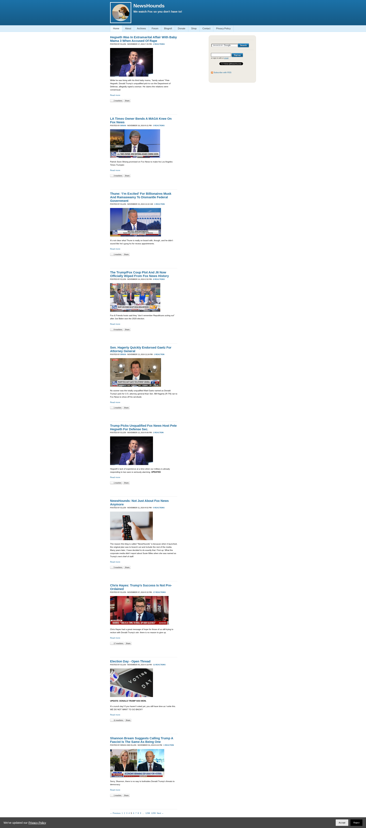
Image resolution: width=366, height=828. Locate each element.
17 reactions (159, 592)
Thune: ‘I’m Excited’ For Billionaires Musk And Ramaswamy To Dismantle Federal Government (140, 197)
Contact (206, 28)
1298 (147, 813)
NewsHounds (149, 5)
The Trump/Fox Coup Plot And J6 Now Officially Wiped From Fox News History (139, 274)
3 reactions (159, 126)
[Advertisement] (143, 108)
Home (116, 28)
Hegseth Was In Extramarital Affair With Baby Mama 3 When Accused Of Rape (143, 39)
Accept (342, 822)
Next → (160, 813)
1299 (153, 813)
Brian (123, 126)
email (226, 58)
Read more (115, 95)
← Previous (115, 813)
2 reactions (159, 44)
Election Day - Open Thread (130, 661)
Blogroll (168, 28)
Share (127, 101)
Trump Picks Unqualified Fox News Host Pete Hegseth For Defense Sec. (143, 427)
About (128, 28)
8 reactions (159, 279)
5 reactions (159, 508)
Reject (356, 822)
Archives (141, 28)
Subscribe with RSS (222, 72)
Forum (155, 28)
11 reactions (159, 665)
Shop (194, 28)
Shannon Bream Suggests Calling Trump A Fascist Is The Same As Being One (141, 740)
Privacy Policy (223, 28)
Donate (181, 28)
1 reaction (159, 204)
